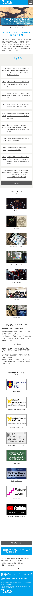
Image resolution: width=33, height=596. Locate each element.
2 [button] (13, 27)
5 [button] (20, 27)
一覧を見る (16, 183)
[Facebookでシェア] (14, 568)
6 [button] (22, 27)
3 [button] (15, 27)
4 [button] (18, 27)
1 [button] (10, 27)
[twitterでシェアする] (18, 568)
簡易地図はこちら (16, 543)
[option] (16, 16)
